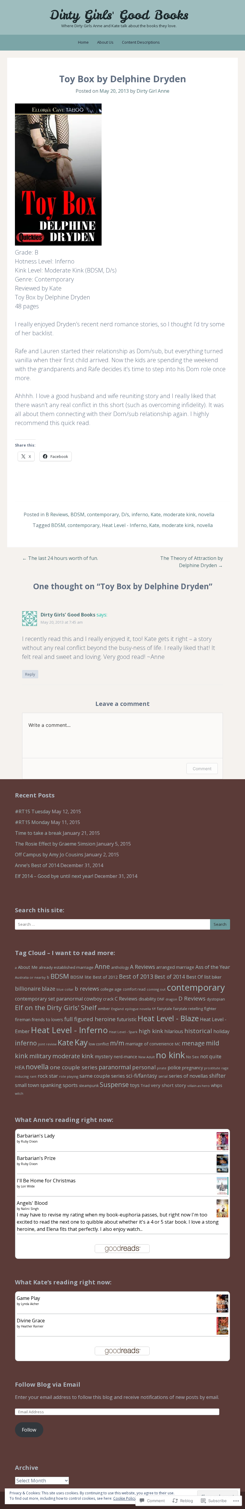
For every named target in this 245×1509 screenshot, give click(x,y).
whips (216, 1085)
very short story (168, 1085)
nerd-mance (125, 1056)
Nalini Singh (30, 1209)
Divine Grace (31, 1320)
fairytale (164, 1008)
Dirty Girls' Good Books (119, 15)
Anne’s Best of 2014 (37, 865)
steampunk (89, 1085)
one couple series (73, 1067)
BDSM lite (80, 977)
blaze (48, 988)
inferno (139, 514)
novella (206, 514)
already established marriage (66, 967)
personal (144, 1067)
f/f (154, 1008)
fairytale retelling (188, 1008)
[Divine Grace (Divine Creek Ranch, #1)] (222, 1333)
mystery (104, 1056)
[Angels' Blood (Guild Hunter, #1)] (222, 1217)
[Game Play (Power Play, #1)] (222, 1311)
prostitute (212, 1068)
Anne (102, 966)
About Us (105, 42)
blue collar (65, 989)
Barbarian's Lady (36, 1135)
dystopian (216, 999)
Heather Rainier (32, 1326)
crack (108, 999)
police (174, 1067)
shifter (217, 1075)
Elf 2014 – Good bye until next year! (54, 876)
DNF (160, 999)
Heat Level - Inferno (124, 525)
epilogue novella (138, 1009)
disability (147, 999)
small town (27, 1085)
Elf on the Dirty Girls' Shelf (56, 1007)
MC (177, 1044)
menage (193, 1043)
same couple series (102, 1075)
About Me (28, 967)
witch (19, 1093)
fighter (210, 1008)
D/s (125, 514)
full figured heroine (90, 1019)
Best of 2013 (136, 976)
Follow (29, 1429)
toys (135, 1085)
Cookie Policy (124, 1498)
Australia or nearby (30, 977)
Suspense (114, 1084)
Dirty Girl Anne (153, 91)
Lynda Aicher (30, 1304)
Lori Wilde (28, 1186)
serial (163, 1076)
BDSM (78, 514)
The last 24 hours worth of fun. (60, 558)
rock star (48, 1075)
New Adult (146, 1057)
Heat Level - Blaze (168, 1018)
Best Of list (198, 977)
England (117, 1008)
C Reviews (126, 998)
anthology (120, 967)
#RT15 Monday (32, 822)
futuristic (127, 1019)
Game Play (28, 1298)
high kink (151, 1031)
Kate (156, 514)
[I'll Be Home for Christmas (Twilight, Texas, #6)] (222, 1194)
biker (217, 977)
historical (198, 1031)
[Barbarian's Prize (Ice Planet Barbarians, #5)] (222, 1170)
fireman (22, 1019)
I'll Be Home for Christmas (46, 1180)
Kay (81, 1042)
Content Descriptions (141, 42)
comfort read (134, 989)
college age (111, 989)
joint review (47, 1044)
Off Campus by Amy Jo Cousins (49, 854)
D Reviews (192, 998)
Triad (145, 1085)
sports (70, 1085)
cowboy (93, 998)
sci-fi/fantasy (141, 1075)
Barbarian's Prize (36, 1158)
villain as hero (198, 1085)
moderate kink (179, 514)
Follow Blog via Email (47, 1384)
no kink (170, 1055)
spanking (51, 1085)
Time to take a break (38, 833)
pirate (161, 1068)
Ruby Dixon (29, 1141)
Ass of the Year (212, 966)
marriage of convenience (149, 1044)
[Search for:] (122, 924)
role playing (68, 1076)
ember (104, 1008)
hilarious (173, 1031)
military (40, 1056)
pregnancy (192, 1068)
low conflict (99, 1044)
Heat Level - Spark (123, 1032)
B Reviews (57, 514)
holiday (221, 1031)
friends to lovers (47, 1019)
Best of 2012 (105, 977)
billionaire (28, 988)
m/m (117, 1043)
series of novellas (188, 1076)
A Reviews (142, 966)
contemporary (103, 514)
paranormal (115, 1067)
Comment (202, 768)
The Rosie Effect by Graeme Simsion (55, 843)
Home (83, 42)
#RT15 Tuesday (32, 811)
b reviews (87, 988)
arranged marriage (175, 967)
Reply (30, 674)
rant (33, 1076)
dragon (171, 999)
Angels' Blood (32, 1203)
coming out (156, 989)
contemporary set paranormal (49, 998)
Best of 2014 (169, 976)
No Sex (192, 1056)
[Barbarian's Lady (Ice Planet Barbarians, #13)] (222, 1148)
